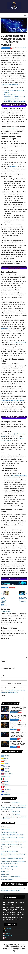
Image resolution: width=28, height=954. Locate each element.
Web (2, 676)
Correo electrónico (8, 668)
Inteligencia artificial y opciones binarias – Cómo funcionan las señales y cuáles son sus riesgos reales (18, 734)
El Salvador (7, 771)
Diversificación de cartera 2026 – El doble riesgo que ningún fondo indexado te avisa (18, 725)
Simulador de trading (7, 869)
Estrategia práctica (10, 94)
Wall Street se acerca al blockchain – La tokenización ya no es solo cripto (17, 743)
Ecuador (6, 768)
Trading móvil (5, 871)
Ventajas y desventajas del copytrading (23, 599)
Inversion (12, 587)
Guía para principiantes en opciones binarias (13, 842)
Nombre (4, 661)
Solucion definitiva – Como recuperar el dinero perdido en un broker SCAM (13, 807)
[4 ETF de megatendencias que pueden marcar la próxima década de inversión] (5, 717)
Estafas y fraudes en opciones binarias (12, 858)
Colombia (6, 763)
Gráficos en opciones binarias (9, 851)
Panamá (6, 781)
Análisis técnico (5, 829)
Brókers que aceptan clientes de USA (11, 844)
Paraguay (6, 784)
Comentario (5, 638)
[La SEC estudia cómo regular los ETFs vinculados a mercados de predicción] (5, 709)
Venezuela (7, 794)
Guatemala (7, 776)
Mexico (6, 779)
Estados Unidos (8, 774)
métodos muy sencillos (8, 129)
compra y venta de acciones (17, 342)
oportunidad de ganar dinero (10, 84)
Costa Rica (7, 766)
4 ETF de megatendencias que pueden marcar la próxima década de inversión (18, 716)
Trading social (5, 874)
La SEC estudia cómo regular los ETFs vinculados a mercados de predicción (18, 708)
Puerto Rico (7, 789)
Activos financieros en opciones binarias (12, 834)
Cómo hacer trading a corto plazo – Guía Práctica (4, 601)
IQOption (9, 440)
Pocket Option (16, 802)
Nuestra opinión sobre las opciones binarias (13, 861)
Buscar (3, 695)
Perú (5, 787)
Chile (5, 761)
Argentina (6, 755)
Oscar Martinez (21, 48)
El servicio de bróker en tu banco (14, 101)
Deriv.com (7, 930)
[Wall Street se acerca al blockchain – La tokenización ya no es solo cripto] (5, 743)
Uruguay (6, 792)
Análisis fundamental (7, 827)
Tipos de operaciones (7, 879)
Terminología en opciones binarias (10, 876)
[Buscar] (25, 699)
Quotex (7, 937)
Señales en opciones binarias (9, 866)
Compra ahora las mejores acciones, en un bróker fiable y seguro (14, 105)
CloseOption (8, 928)
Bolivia (6, 758)
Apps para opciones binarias (9, 832)
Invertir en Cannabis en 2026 (9, 863)
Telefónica (4, 329)
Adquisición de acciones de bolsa (14, 96)
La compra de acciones (11, 99)
